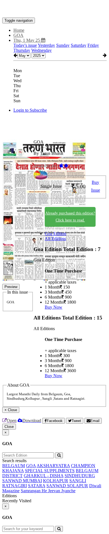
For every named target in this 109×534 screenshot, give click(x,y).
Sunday (63, 45)
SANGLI (77, 480)
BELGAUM (13, 465)
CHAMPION (83, 465)
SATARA (36, 485)
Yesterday (46, 45)
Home (18, 30)
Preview (10, 287)
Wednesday (41, 50)
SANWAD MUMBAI (22, 480)
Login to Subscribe (30, 110)
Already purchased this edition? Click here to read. (70, 216)
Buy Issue (95, 186)
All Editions (55, 238)
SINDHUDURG (80, 475)
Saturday (78, 45)
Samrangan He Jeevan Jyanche (48, 490)
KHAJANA (13, 470)
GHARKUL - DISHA (43, 475)
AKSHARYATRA (53, 465)
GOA (31, 465)
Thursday (21, 50)
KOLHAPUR (55, 480)
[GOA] (54, 9)
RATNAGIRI (14, 485)
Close (9, 427)
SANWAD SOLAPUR (67, 485)
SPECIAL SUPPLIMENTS (50, 470)
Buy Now (53, 307)
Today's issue (25, 45)
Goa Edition (55, 233)
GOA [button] (18, 35)
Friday (93, 45)
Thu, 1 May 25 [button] (27, 40)
